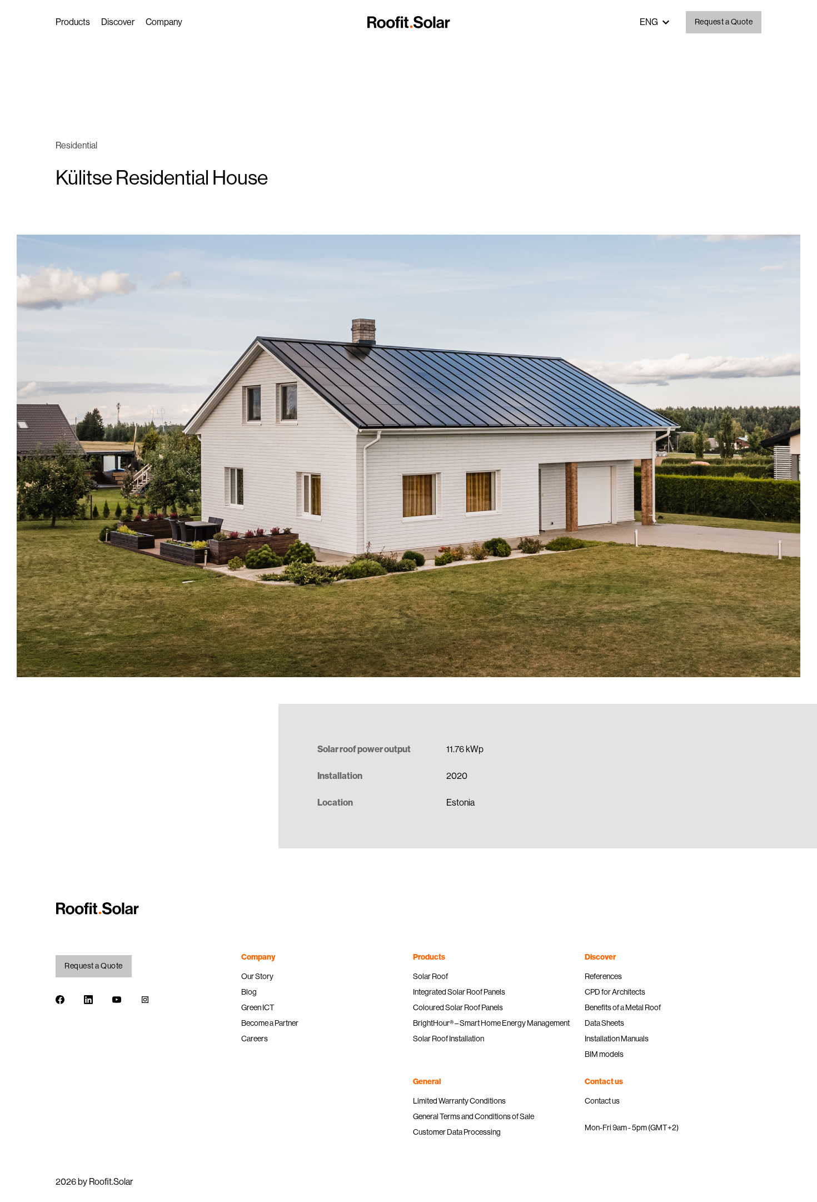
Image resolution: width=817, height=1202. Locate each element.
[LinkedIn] (88, 1001)
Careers (254, 1038)
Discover (117, 22)
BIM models (604, 1054)
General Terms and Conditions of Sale (473, 1116)
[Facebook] (60, 1001)
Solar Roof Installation (448, 1038)
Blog (249, 991)
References (603, 976)
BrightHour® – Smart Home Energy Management (491, 1023)
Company (164, 22)
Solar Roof (430, 976)
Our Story (257, 976)
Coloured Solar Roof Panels (458, 1007)
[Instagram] (145, 1001)
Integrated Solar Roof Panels (459, 991)
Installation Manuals (617, 1038)
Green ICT (258, 1007)
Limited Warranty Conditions (459, 1100)
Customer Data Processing (457, 1132)
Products (73, 22)
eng (649, 22)
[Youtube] (116, 1001)
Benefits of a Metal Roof (623, 1007)
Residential (76, 145)
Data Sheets (604, 1023)
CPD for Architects (615, 991)
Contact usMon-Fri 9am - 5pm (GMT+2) (632, 1114)
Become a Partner (269, 1023)
